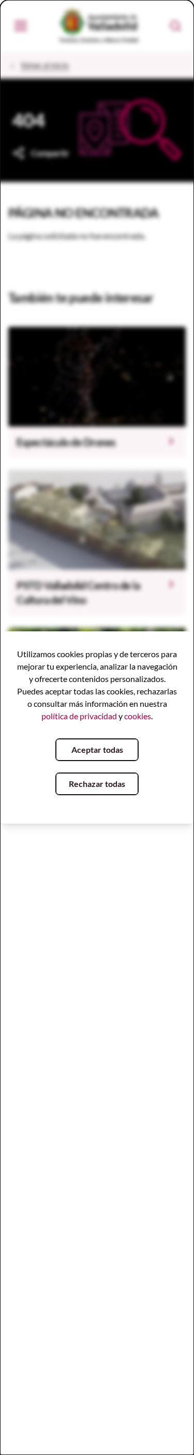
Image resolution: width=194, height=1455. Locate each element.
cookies (137, 716)
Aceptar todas (97, 749)
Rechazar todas (97, 784)
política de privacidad (79, 716)
